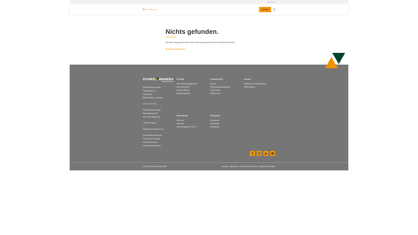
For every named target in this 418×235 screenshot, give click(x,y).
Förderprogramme (183, 93)
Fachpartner (258, 3)
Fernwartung (215, 90)
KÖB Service (215, 93)
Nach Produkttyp (183, 90)
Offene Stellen (228, 89)
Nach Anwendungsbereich (187, 84)
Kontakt (265, 9)
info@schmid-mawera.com (153, 129)
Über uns (180, 120)
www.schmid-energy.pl (151, 139)
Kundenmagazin (229, 33)
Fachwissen (215, 127)
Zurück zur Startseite (176, 49)
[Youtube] (272, 153)
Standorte (226, 22)
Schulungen (215, 123)
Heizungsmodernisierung (220, 87)
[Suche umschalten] (274, 9)
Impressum (233, 166)
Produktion (227, 26)
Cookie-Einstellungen (266, 166)
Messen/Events (259, 1)
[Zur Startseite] (158, 9)
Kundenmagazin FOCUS (186, 127)
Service (213, 84)
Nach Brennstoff (183, 87)
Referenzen (258, 5)
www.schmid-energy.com (152, 135)
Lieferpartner (227, 29)
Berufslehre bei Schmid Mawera (235, 86)
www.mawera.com (150, 142)
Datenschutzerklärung (248, 166)
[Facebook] (252, 153)
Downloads (214, 120)
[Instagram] (259, 153)
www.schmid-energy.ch (152, 146)
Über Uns (226, 19)
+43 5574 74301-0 (150, 123)
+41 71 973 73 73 (149, 104)
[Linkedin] (265, 153)
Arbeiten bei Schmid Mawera (234, 82)
